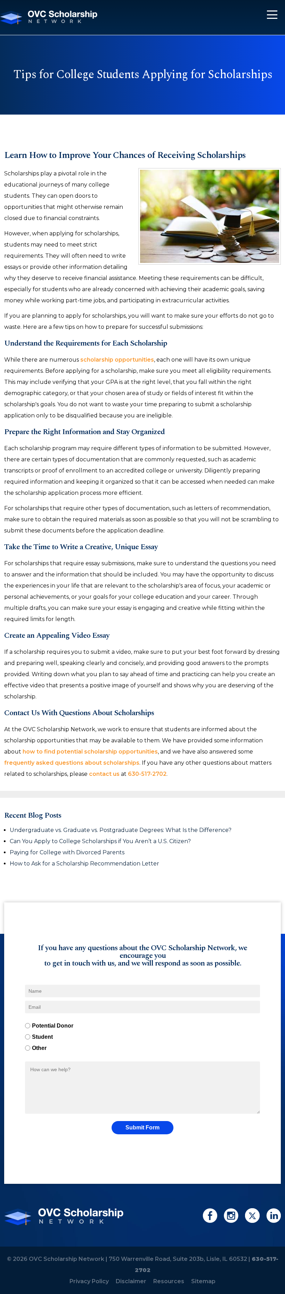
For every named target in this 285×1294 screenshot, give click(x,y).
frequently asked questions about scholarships (71, 762)
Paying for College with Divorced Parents (68, 852)
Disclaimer (131, 1281)
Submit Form (142, 1127)
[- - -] (272, 14)
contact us (104, 774)
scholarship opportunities (117, 359)
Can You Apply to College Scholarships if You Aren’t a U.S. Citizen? (101, 841)
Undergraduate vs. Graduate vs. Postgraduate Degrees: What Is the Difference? (120, 830)
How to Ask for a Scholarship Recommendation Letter (85, 863)
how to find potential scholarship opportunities (90, 751)
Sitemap (203, 1281)
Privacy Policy (89, 1281)
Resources (168, 1281)
